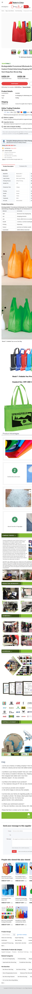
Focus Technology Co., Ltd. (18, 988)
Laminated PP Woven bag (7, 943)
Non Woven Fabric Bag (8, 969)
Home (2, 10)
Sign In (3, 159)
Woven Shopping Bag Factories (10, 973)
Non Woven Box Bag (22, 976)
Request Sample (26, 87)
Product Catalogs (22, 934)
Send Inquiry (14, 83)
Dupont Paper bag (19, 937)
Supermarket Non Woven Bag (9, 962)
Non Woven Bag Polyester (9, 976)
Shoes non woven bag (6, 937)
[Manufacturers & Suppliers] (16, 2)
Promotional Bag (22, 958)
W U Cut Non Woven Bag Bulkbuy (10, 980)
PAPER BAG (4, 940)
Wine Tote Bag (18, 940)
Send (14, 851)
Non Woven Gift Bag (21, 969)
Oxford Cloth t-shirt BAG (20, 943)
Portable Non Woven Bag (25, 962)
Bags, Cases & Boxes (10, 10)
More (2, 983)
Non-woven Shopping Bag (9, 958)
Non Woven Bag (18, 10)
